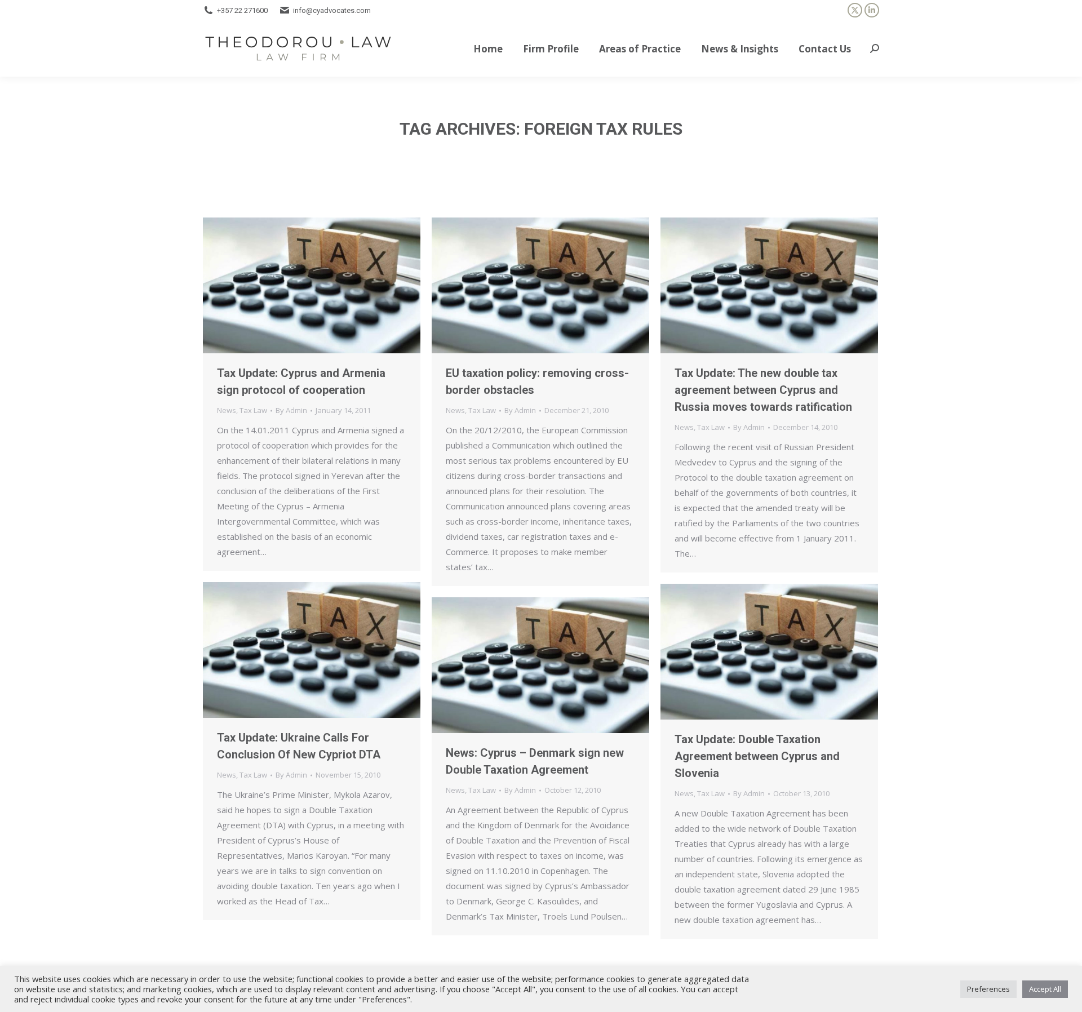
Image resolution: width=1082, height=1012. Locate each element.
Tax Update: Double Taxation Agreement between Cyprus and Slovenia (757, 756)
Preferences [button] (988, 989)
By (291, 410)
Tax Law (253, 410)
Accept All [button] (1045, 989)
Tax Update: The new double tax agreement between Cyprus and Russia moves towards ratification (763, 390)
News (226, 410)
